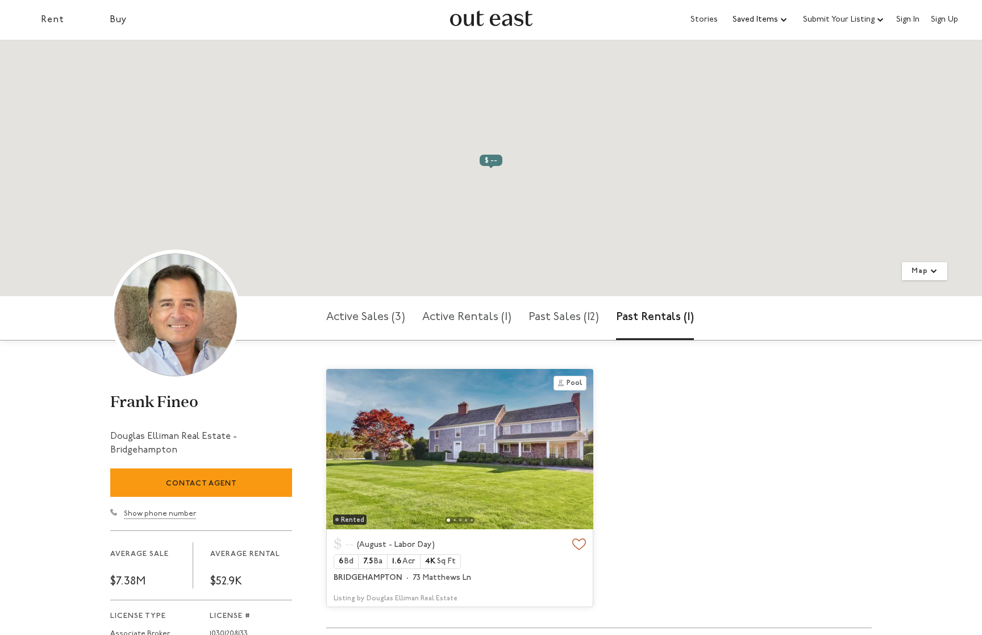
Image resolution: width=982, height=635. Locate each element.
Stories (704, 19)
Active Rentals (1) (466, 317)
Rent (52, 19)
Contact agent (201, 483)
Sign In (907, 20)
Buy (118, 19)
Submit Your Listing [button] (839, 19)
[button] (760, 20)
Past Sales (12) (564, 317)
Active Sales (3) (365, 317)
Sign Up (944, 20)
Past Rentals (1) (655, 317)
